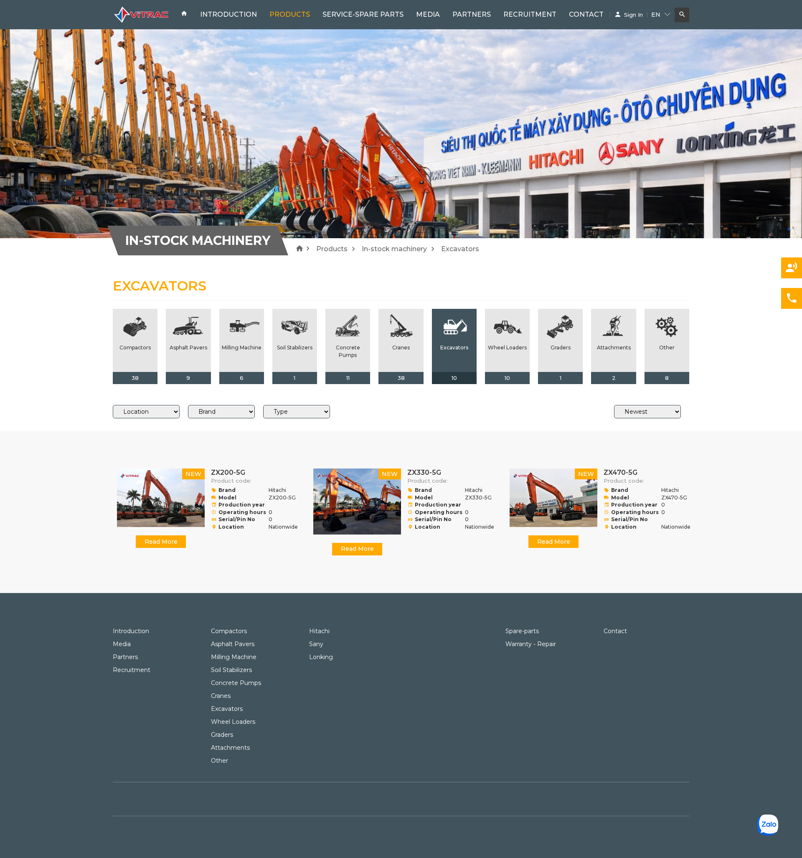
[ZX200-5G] (161, 497)
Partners (471, 14)
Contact (586, 14)
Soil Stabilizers (231, 670)
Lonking (321, 657)
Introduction (228, 14)
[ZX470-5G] (553, 497)
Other (219, 760)
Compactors (229, 631)
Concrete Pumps (236, 683)
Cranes (221, 696)
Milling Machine (233, 657)
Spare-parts (522, 631)
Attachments (230, 747)
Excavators (227, 709)
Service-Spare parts (363, 14)
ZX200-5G (228, 472)
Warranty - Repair (530, 644)
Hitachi (319, 631)
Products (289, 14)
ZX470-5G (620, 472)
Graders (222, 734)
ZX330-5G (424, 472)
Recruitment (529, 14)
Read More (161, 541)
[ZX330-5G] (357, 501)
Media (428, 14)
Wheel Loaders (233, 722)
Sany (316, 644)
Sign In (633, 14)
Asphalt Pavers (232, 644)
